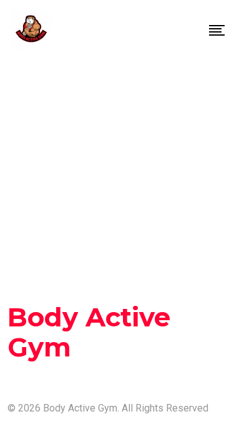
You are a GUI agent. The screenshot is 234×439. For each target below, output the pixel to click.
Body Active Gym (88, 332)
